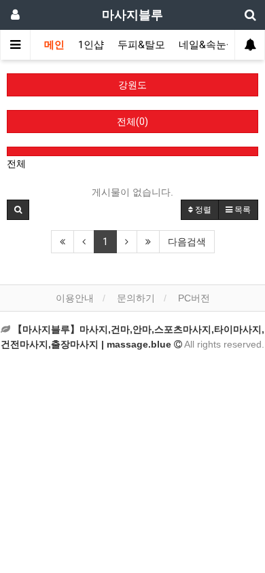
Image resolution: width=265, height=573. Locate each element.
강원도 (132, 84)
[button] (18, 210)
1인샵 (91, 45)
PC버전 (194, 298)
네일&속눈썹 (207, 45)
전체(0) (132, 121)
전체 (16, 163)
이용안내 (75, 298)
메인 (54, 45)
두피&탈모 (141, 45)
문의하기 (136, 298)
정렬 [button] (202, 210)
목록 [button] (241, 210)
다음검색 (187, 241)
